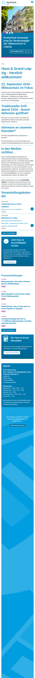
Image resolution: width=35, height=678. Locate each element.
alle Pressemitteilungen (9, 330)
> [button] (30, 51)
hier (21, 135)
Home (2, 64)
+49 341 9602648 (8, 380)
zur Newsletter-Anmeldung (12, 352)
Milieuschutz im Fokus (9, 218)
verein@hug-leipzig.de (9, 382)
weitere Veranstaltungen (9, 233)
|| (28, 51)
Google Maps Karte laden (17, 425)
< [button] (25, 51)
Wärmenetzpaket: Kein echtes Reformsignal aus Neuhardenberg (16, 282)
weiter (3, 286)
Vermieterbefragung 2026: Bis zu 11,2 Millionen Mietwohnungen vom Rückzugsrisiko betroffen (16, 321)
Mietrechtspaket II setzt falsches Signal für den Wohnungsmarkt (15, 295)
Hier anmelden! (16, 51)
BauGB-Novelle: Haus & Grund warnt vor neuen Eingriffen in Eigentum (15, 307)
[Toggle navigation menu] (32, 2)
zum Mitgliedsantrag (10, 262)
